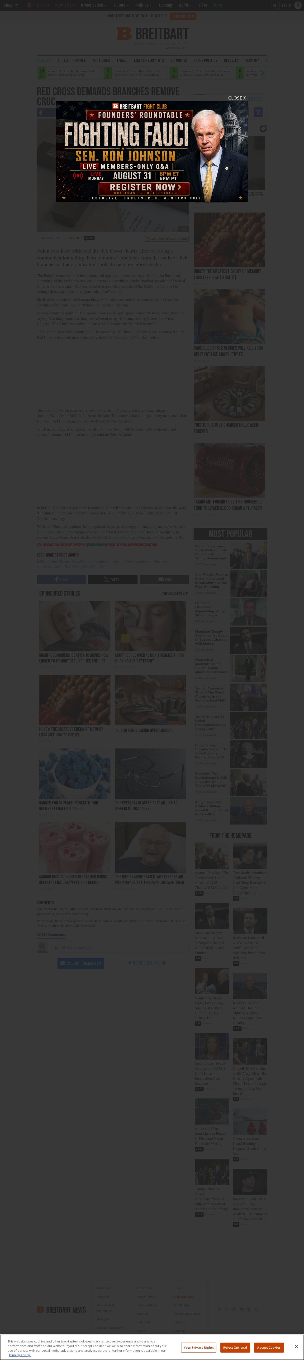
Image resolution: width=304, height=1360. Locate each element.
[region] (152, 1347)
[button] (152, 680)
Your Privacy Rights (199, 1347)
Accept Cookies (268, 1347)
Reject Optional (235, 1347)
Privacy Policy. (20, 1355)
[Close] (296, 1346)
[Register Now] (152, 148)
